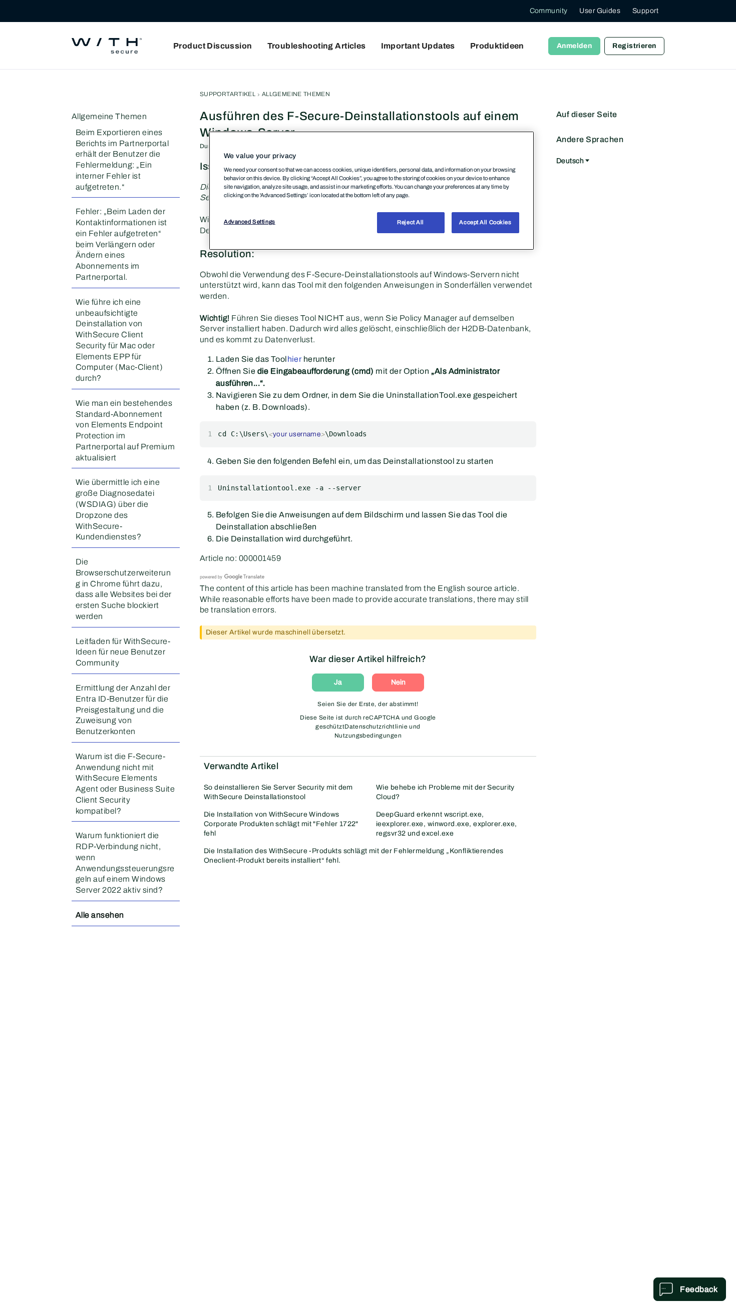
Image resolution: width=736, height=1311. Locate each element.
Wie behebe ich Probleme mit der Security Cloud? (445, 792)
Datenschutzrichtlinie (376, 726)
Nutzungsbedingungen (368, 735)
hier (294, 359)
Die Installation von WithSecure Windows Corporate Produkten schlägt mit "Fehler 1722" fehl (281, 824)
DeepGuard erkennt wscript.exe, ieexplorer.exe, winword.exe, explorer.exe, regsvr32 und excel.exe (446, 824)
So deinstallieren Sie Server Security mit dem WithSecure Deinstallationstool (278, 792)
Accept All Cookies (485, 222)
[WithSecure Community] (107, 46)
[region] (371, 190)
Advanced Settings (249, 222)
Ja (338, 682)
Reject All (410, 222)
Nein (398, 682)
